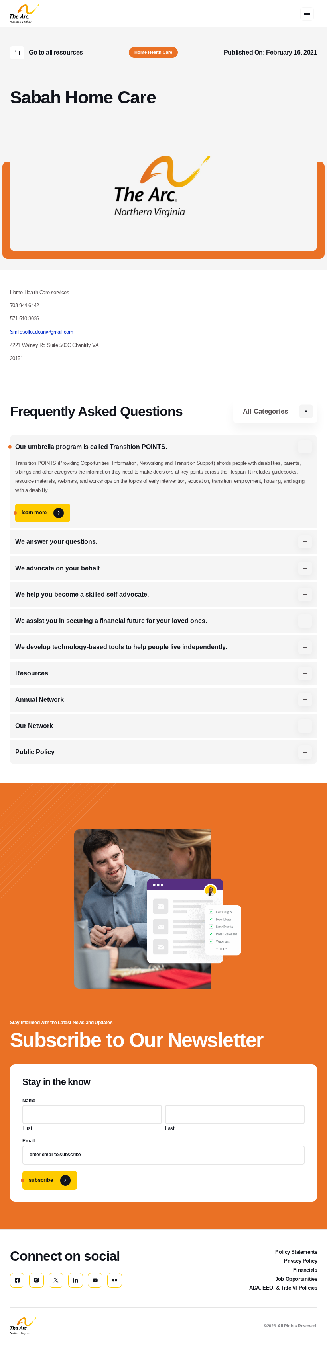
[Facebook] (17, 1280)
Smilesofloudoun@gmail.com (41, 332)
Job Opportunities (296, 1279)
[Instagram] (36, 1280)
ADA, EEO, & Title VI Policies (283, 1288)
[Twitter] (56, 1280)
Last (169, 1128)
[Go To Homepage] (23, 1326)
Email (28, 1141)
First (27, 1128)
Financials (305, 1270)
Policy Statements (296, 1252)
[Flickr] (114, 1280)
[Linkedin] (75, 1280)
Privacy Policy (300, 1261)
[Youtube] (95, 1280)
